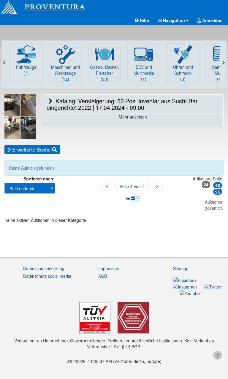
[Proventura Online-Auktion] (114, 7)
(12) (65, 73)
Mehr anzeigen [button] (133, 117)
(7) (26, 70)
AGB (102, 276)
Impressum (108, 268)
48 (217, 185)
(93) (104, 73)
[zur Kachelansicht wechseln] (133, 198)
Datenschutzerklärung (43, 268)
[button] (173, 20)
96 (217, 192)
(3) (183, 73)
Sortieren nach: (39, 179)
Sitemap (181, 268)
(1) (144, 73)
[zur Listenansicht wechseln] (128, 198)
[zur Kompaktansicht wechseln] (138, 198)
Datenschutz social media (47, 276)
